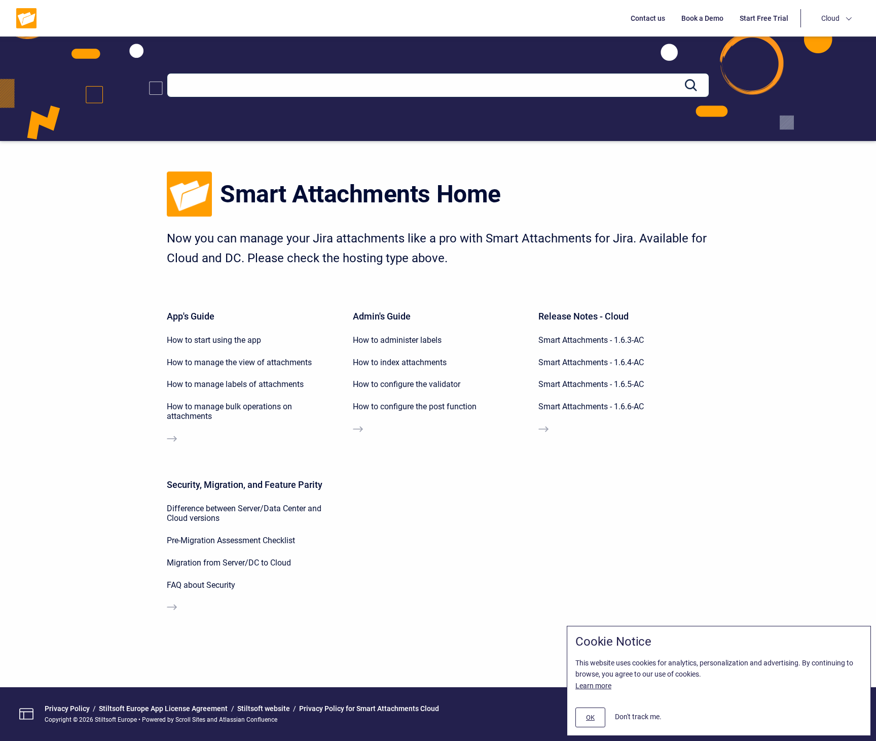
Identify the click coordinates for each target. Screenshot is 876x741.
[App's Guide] (172, 440)
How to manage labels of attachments (235, 384)
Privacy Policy (67, 708)
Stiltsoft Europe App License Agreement (163, 708)
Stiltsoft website (263, 708)
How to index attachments (400, 362)
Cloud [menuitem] (830, 18)
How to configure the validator (406, 384)
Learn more (593, 686)
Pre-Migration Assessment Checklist (231, 540)
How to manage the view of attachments (239, 362)
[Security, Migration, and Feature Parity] (172, 608)
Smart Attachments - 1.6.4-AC (591, 362)
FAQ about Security (201, 585)
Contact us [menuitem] (648, 18)
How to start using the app (214, 340)
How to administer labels (397, 340)
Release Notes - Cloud (583, 316)
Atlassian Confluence (248, 719)
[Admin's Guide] (358, 430)
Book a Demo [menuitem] (702, 18)
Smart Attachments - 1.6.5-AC (591, 384)
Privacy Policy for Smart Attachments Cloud (369, 708)
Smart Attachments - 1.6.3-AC (591, 340)
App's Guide (190, 316)
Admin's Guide (382, 316)
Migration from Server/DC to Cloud (229, 563)
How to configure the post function (415, 406)
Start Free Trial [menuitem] (764, 18)
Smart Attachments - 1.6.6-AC (591, 406)
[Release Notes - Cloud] (543, 430)
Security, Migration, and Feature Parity (244, 484)
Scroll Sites (190, 719)
